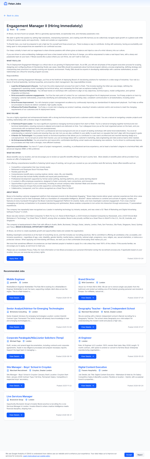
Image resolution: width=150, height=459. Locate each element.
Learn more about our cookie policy (36, 456)
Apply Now (13, 258)
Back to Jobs (13, 15)
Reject (140, 455)
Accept (129, 455)
